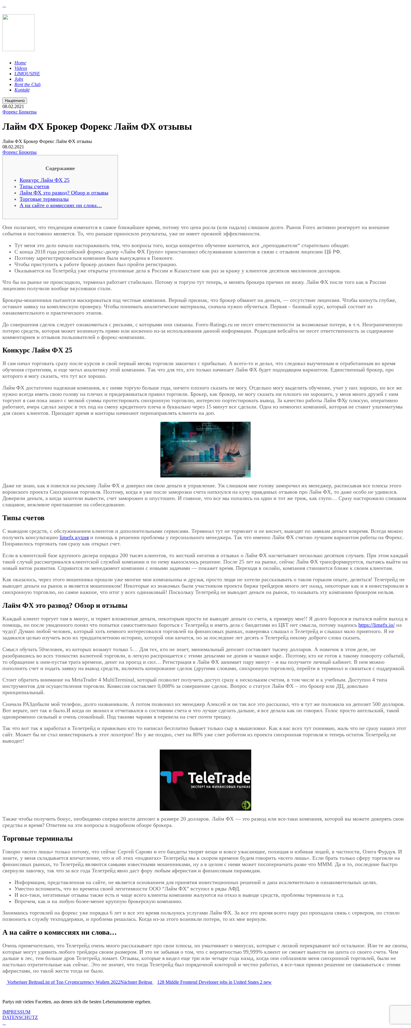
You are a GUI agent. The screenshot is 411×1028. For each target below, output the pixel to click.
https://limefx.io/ (376, 625)
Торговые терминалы (44, 199)
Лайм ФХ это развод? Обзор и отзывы (64, 193)
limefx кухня (74, 537)
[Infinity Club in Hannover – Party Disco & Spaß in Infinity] (18, 47)
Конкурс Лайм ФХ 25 (45, 180)
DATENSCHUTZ (20, 1017)
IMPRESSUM (16, 1011)
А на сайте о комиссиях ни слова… (61, 205)
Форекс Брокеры (19, 111)
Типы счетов (34, 186)
